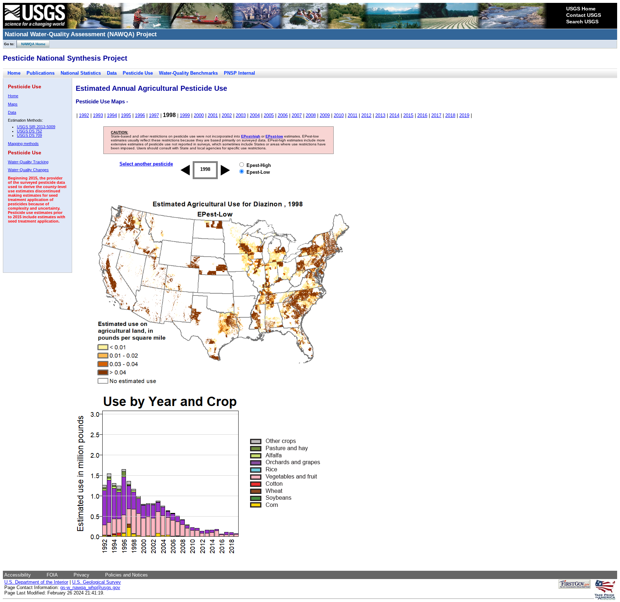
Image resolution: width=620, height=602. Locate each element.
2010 (339, 115)
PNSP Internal (239, 73)
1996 (140, 115)
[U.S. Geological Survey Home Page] (35, 27)
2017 (436, 115)
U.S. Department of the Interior (36, 582)
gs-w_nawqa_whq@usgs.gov (90, 587)
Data (112, 73)
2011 (352, 115)
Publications (41, 73)
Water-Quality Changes (28, 170)
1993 (98, 115)
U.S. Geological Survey (96, 582)
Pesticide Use (138, 73)
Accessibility (17, 575)
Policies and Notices (126, 575)
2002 (227, 115)
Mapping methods (23, 143)
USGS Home (581, 8)
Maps (13, 104)
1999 (185, 115)
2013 (380, 115)
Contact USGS (583, 15)
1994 (112, 115)
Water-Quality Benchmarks (188, 73)
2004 (255, 115)
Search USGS (582, 21)
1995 (126, 115)
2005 (269, 115)
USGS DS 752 (29, 131)
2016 (422, 115)
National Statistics (81, 73)
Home (14, 73)
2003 (241, 115)
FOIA (52, 575)
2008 (311, 115)
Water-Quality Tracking (28, 162)
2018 (450, 115)
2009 (325, 115)
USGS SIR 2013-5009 (36, 127)
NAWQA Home (31, 44)
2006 (283, 115)
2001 (213, 115)
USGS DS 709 (29, 135)
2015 (408, 115)
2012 (366, 115)
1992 (84, 115)
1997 (154, 115)
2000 (199, 115)
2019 (464, 115)
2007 (297, 115)
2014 (394, 115)
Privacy (81, 575)
